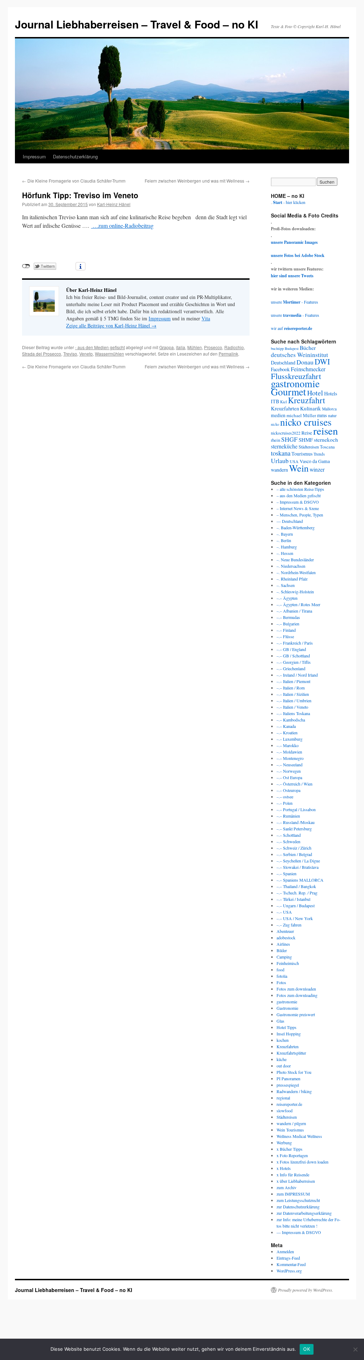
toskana (280, 452)
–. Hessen (285, 553)
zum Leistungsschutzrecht (298, 1200)
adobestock (286, 937)
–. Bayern (285, 534)
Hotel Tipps (286, 1027)
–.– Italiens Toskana (293, 713)
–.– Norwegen (289, 771)
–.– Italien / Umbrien (294, 700)
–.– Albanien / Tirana (294, 611)
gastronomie (295, 383)
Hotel (315, 393)
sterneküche (284, 446)
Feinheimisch (288, 963)
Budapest (292, 348)
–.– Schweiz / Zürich (294, 848)
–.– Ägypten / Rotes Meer (298, 604)
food (280, 969)
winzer (317, 469)
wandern (279, 469)
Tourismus (301, 453)
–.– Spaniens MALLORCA (300, 880)
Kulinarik (310, 408)
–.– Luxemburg (290, 739)
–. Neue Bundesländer (295, 559)
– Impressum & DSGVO (298, 502)
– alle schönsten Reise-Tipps (300, 489)
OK (306, 1349)
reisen (325, 430)
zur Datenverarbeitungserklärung (304, 1213)
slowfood (285, 1110)
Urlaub (280, 460)
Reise (306, 433)
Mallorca (329, 408)
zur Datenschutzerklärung (298, 1206)
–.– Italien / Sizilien (293, 694)
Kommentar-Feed (291, 1264)
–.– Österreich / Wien (294, 784)
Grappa (166, 347)
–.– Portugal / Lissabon (296, 809)
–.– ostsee (285, 796)
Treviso (70, 354)
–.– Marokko (288, 745)
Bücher (308, 347)
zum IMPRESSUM (293, 1194)
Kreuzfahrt (306, 400)
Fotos (281, 982)
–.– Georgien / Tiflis (294, 662)
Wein (299, 468)
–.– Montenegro (290, 758)
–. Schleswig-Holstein (295, 591)
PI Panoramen (288, 1078)
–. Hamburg (287, 547)
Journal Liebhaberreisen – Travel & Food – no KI (136, 24)
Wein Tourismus (290, 1130)
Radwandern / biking (294, 1091)
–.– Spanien (286, 873)
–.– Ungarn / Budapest (296, 905)
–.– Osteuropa (288, 790)
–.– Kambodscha (291, 720)
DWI (322, 361)
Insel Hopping (289, 1033)
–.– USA (284, 912)
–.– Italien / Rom (291, 687)
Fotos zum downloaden (296, 989)
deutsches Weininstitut (299, 355)
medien (278, 415)
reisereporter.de (289, 1104)
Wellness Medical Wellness (299, 1136)
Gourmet (288, 391)
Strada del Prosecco (41, 354)
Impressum (34, 156)
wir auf (291, 328)
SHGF (289, 439)
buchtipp (277, 348)
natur (332, 415)
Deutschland (283, 362)
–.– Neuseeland (290, 764)
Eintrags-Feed (288, 1258)
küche (282, 1059)
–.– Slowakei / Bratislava (297, 867)
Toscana (327, 447)
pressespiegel (288, 1085)
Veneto (86, 354)
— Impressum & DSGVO (299, 1232)
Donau (305, 362)
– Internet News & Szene (298, 508)
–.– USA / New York (295, 918)
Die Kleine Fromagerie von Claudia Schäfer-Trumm (73, 181)
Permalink (228, 354)
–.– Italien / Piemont (293, 681)
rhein (275, 440)
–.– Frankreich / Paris (295, 643)
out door (284, 1065)
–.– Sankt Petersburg (294, 828)
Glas (280, 1021)
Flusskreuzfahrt (296, 376)
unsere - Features (294, 302)
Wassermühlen (109, 354)
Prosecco (213, 347)
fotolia (282, 976)
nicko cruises (306, 422)
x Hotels (284, 1168)
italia (180, 347)
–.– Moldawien (289, 752)
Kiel (283, 401)
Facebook (280, 369)
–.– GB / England (291, 649)
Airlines (283, 944)
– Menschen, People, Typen (300, 515)
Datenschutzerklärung (75, 156)
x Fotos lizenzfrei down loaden (302, 1162)
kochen (283, 1040)
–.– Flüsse (285, 636)
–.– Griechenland (291, 668)
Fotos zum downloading (297, 995)
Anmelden (285, 1251)
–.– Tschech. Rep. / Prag (297, 893)
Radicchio (234, 347)
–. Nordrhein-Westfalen (296, 572)
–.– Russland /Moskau (296, 822)
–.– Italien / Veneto (292, 707)
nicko (275, 424)
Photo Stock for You (294, 1072)
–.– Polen (285, 803)
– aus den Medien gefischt (299, 495)
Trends (319, 454)
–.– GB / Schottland (293, 655)
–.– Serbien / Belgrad (294, 854)
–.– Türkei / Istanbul (293, 899)
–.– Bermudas (288, 617)
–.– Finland (286, 630)
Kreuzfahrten (285, 408)
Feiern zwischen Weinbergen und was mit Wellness (197, 181)
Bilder (282, 950)
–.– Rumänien (288, 816)
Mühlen (194, 347)
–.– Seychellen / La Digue (298, 860)
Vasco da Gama (315, 461)
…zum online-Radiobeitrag (122, 225)
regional (283, 1098)
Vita (206, 318)
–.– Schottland (289, 835)
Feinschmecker (308, 369)
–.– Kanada (286, 726)
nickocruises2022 (285, 433)
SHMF (306, 439)
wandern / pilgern (291, 1123)
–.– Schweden (288, 841)
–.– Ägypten (287, 598)
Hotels (330, 393)
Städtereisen (309, 447)
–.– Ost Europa (289, 777)
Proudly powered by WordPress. (305, 1290)
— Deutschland (290, 521)
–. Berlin (284, 540)
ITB (275, 401)
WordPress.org (289, 1271)
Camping (284, 957)
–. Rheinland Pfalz (292, 579)
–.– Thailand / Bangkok (296, 886)
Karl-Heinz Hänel (113, 204)
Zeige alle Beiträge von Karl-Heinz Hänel (111, 325)
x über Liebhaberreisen (296, 1181)
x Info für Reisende (293, 1174)
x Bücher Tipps (290, 1149)
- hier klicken (289, 202)
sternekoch (326, 439)
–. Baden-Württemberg (296, 527)
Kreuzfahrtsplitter (291, 1053)
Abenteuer (285, 931)
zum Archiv (286, 1187)
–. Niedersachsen (291, 566)
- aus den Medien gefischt (100, 347)
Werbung (284, 1142)
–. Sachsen (286, 585)
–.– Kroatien (287, 732)
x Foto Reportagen (292, 1155)
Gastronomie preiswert (296, 1014)
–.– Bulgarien (288, 623)
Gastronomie (287, 1008)
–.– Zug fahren (289, 925)
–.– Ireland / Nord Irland (297, 675)
